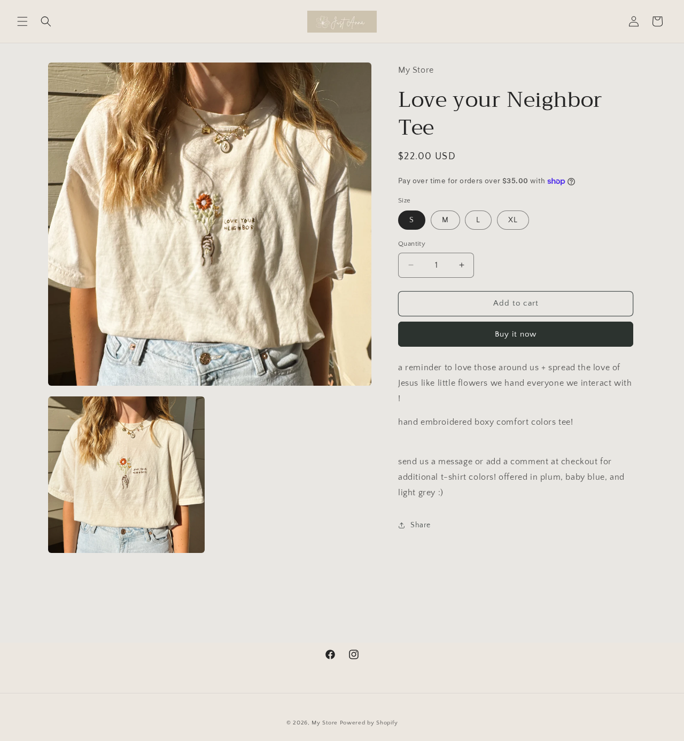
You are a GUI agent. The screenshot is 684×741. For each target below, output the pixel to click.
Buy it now (516, 334)
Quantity (411, 243)
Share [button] (420, 525)
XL (513, 220)
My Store (325, 723)
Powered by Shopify (369, 723)
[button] (22, 21)
